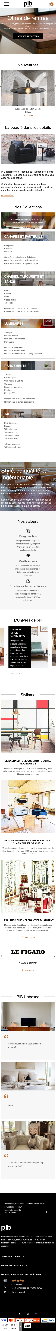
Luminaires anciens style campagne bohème (23, 353)
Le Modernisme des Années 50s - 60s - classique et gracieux (28, 842)
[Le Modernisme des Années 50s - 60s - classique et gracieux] (28, 806)
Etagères (8, 390)
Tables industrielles (12, 443)
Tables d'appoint (11, 432)
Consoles (8, 383)
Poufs (6, 296)
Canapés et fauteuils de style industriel (20, 257)
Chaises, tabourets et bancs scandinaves (21, 311)
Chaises (7, 293)
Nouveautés (28, 65)
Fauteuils (8, 251)
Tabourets (8, 302)
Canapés (8, 248)
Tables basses (10, 429)
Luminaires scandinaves (14, 350)
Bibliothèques (10, 377)
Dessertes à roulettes (13, 387)
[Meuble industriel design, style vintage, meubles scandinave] (28, 3)
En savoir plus (28, 937)
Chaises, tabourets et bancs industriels (20, 308)
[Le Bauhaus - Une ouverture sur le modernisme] (28, 726)
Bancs (7, 290)
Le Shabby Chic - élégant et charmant (28, 920)
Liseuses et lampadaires (14, 338)
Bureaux (7, 426)
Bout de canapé (11, 422)
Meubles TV (9, 393)
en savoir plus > (7, 195)
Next (55, 86)
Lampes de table (11, 335)
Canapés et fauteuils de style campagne (21, 263)
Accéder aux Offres (28, 36)
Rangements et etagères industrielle (19, 398)
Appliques (8, 332)
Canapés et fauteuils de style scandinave (21, 260)
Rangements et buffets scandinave (19, 401)
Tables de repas (11, 438)
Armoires (8, 374)
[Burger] (6, 4)
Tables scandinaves (12, 447)
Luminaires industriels (13, 347)
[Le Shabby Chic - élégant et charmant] (28, 886)
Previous (6, 654)
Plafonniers (9, 341)
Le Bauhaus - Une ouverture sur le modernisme (28, 762)
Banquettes (9, 245)
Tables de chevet (11, 435)
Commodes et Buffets (13, 380)
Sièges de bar (10, 299)
